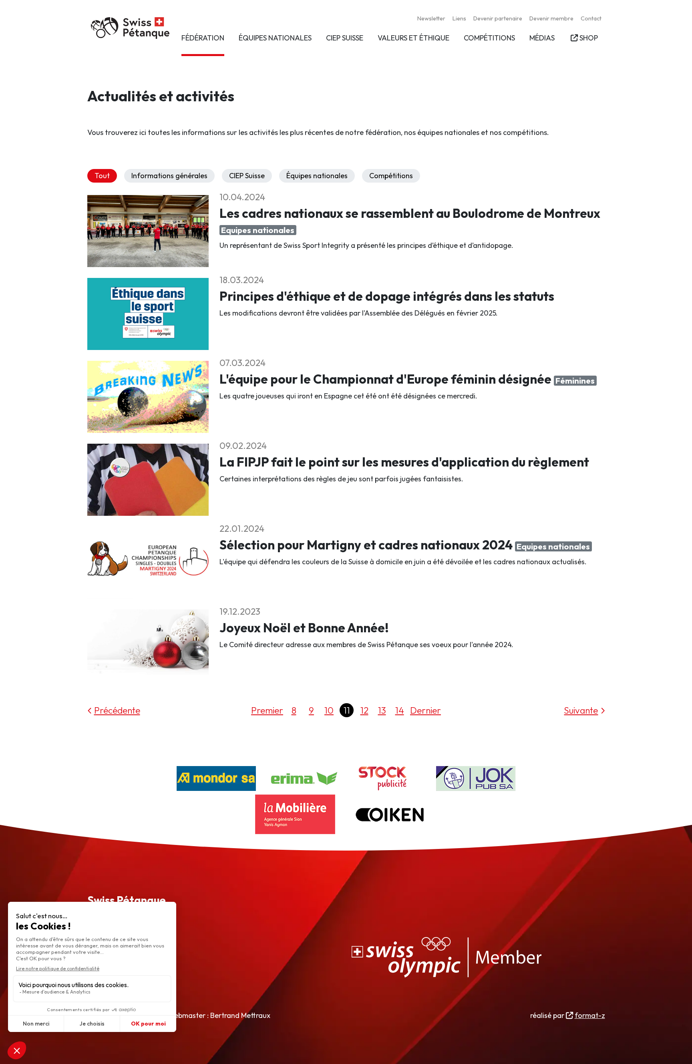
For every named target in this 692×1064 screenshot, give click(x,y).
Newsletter (431, 18)
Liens (459, 18)
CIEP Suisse (247, 175)
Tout (102, 175)
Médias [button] (542, 37)
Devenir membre (551, 18)
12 (364, 710)
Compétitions (391, 175)
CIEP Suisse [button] (344, 37)
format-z (590, 1015)
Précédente (117, 710)
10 (329, 710)
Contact (591, 18)
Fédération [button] (202, 37)
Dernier (425, 710)
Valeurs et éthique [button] (413, 37)
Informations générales (169, 175)
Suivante (581, 710)
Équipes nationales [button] (275, 37)
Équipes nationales (317, 175)
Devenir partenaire (497, 18)
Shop (588, 37)
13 (382, 710)
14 (399, 710)
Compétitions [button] (489, 37)
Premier (267, 710)
